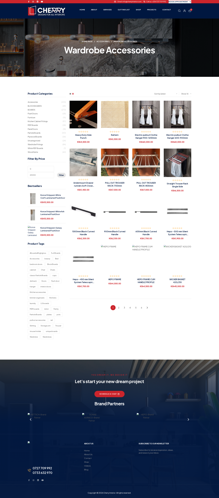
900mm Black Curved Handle (114, 233)
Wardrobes (47, 337)
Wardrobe (34, 337)
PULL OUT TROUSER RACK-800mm (146, 184)
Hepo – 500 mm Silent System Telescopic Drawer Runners (177, 234)
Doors (44, 281)
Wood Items (33, 152)
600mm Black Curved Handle (146, 233)
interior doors (45, 287)
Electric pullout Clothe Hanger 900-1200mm (146, 136)
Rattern (114, 135)
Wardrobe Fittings (35, 144)
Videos (87, 465)
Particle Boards (34, 133)
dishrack (33, 281)
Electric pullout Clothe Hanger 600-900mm (177, 136)
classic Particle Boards (39, 275)
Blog (86, 469)
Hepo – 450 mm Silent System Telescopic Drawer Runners (83, 282)
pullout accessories (37, 320)
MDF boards (34, 309)
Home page (87, 41)
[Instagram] (33, 2)
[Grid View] (73, 93)
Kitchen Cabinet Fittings (38, 121)
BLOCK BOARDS (35, 106)
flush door (55, 281)
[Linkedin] (37, 2)
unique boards (52, 331)
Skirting (33, 326)
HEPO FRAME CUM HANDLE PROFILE (146, 280)
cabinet (33, 270)
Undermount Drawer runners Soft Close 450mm (83, 185)
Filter (61, 175)
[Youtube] (42, 2)
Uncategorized (34, 140)
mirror (46, 309)
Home (87, 450)
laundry (33, 303)
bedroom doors (36, 264)
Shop (86, 462)
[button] (30, 419)
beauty (47, 259)
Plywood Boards (35, 136)
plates (49, 315)
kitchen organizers (37, 298)
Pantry (56, 309)
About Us (88, 454)
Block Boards (52, 264)
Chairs (52, 270)
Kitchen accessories (38, 292)
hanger (32, 287)
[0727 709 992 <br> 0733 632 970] (29, 470)
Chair (43, 270)
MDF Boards (33, 125)
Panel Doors (33, 129)
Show (183, 94)
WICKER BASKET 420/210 (177, 280)
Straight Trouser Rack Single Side (177, 185)
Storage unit (45, 326)
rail (51, 320)
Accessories (103, 41)
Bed (56, 259)
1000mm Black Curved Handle (83, 233)
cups (54, 275)
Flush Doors (33, 113)
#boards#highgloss (38, 253)
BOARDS (31, 110)
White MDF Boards (35, 148)
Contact (88, 458)
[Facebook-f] (29, 2)
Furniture (31, 117)
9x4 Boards (55, 253)
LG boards (45, 303)
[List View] (70, 93)
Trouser (58, 326)
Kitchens (52, 298)
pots (58, 315)
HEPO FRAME (114, 279)
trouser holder (35, 331)
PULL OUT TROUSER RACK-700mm (114, 184)
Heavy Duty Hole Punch (83, 136)
